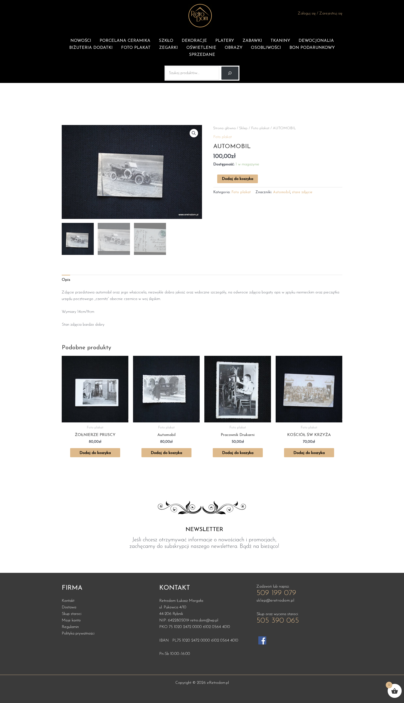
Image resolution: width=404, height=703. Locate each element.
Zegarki (168, 48)
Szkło (166, 41)
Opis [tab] (66, 280)
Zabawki (252, 41)
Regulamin (70, 627)
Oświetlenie (201, 48)
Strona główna (224, 128)
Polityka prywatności (78, 633)
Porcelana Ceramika (125, 41)
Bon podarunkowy (312, 48)
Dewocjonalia (316, 41)
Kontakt (68, 601)
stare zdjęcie (302, 192)
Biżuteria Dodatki (91, 48)
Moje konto (71, 620)
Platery (224, 41)
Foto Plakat (136, 48)
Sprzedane (202, 55)
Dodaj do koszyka (237, 179)
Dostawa (69, 607)
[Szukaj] (229, 73)
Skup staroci (71, 614)
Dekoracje (194, 41)
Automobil (281, 192)
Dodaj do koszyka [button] (95, 453)
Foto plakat (260, 128)
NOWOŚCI (80, 41)
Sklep (243, 128)
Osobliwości (266, 48)
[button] (194, 133)
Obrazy (233, 48)
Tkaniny (280, 41)
